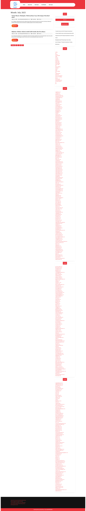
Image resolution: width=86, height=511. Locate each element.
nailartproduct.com (58, 139)
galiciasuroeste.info (58, 309)
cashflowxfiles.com (58, 435)
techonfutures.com (58, 220)
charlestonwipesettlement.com (60, 471)
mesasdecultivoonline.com (59, 424)
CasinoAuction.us (58, 348)
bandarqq (56, 67)
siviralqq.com (57, 459)
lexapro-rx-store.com (58, 366)
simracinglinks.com (58, 288)
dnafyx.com (57, 121)
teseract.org (57, 206)
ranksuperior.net (58, 477)
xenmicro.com (57, 114)
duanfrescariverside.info (59, 181)
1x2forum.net (57, 93)
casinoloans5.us (58, 347)
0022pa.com (57, 302)
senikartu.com (57, 397)
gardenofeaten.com (58, 430)
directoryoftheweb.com (59, 388)
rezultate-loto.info (58, 163)
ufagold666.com (58, 213)
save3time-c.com (58, 282)
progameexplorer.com (59, 249)
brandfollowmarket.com (59, 472)
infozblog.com (57, 326)
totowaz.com (57, 470)
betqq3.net (57, 346)
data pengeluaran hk (58, 80)
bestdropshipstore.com (59, 135)
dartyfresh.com (58, 116)
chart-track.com (58, 316)
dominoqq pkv (57, 55)
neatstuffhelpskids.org (59, 312)
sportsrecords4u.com (59, 166)
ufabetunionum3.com (59, 169)
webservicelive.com (58, 259)
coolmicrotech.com (58, 233)
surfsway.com (57, 138)
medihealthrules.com (58, 223)
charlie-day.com (58, 448)
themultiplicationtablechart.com (60, 371)
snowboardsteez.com (59, 433)
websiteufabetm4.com (59, 177)
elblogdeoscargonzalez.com (60, 328)
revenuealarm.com (58, 252)
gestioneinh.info (58, 203)
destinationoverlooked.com (59, 479)
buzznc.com (57, 243)
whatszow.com (57, 131)
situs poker (16, 504)
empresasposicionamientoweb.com (61, 241)
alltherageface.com (58, 247)
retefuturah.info (58, 187)
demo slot (57, 74)
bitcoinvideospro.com (59, 405)
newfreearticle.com (58, 427)
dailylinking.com (57, 120)
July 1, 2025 (15, 19)
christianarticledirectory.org (59, 374)
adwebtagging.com (58, 476)
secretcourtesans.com (59, 95)
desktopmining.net (58, 364)
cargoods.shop (57, 403)
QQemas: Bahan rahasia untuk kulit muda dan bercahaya (28, 31)
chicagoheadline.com (58, 97)
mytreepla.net (57, 160)
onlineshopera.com (58, 115)
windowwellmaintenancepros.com (61, 489)
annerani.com (57, 300)
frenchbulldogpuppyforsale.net (60, 368)
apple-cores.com (58, 361)
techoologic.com (58, 221)
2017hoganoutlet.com (59, 385)
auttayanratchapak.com (59, 413)
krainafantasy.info (58, 395)
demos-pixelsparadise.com (59, 284)
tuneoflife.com (57, 488)
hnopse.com (57, 482)
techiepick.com (57, 216)
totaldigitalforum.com (59, 239)
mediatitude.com (58, 285)
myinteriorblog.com (58, 214)
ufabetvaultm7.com (58, 171)
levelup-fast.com (58, 159)
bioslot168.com (58, 257)
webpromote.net (58, 329)
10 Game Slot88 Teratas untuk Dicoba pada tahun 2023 (64, 33)
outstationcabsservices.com (60, 230)
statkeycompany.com (59, 293)
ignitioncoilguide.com (58, 254)
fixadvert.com (57, 280)
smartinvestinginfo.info (59, 188)
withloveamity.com (58, 124)
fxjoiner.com (57, 244)
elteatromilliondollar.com (59, 415)
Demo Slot (30, 4)
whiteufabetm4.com (58, 178)
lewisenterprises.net (58, 117)
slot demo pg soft (58, 81)
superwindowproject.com (59, 354)
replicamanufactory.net (59, 162)
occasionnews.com (58, 484)
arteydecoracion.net (58, 331)
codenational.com (58, 248)
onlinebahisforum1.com (59, 96)
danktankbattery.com (58, 445)
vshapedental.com (58, 225)
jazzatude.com (57, 301)
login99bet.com (57, 94)
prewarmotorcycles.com (59, 286)
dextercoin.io (57, 373)
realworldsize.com (58, 418)
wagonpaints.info (58, 195)
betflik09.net (57, 112)
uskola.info (57, 194)
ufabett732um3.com (58, 193)
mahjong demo (57, 73)
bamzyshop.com (58, 217)
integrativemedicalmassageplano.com (61, 452)
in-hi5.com (57, 394)
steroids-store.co (58, 330)
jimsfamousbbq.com (58, 266)
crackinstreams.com (58, 153)
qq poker (23, 503)
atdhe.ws (56, 338)
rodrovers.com (57, 144)
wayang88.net (57, 176)
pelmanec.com (57, 386)
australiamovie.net (58, 268)
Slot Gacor (37, 4)
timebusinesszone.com (59, 486)
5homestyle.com (58, 375)
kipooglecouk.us (58, 349)
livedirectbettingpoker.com (59, 449)
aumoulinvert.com (58, 352)
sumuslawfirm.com (58, 463)
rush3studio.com (58, 390)
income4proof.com (58, 108)
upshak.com (57, 457)
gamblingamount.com (59, 480)
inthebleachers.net (58, 365)
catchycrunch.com (58, 104)
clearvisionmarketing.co (59, 197)
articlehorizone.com (58, 149)
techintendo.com (58, 133)
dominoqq (12, 501)
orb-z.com (57, 422)
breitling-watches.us (58, 277)
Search (64, 19)
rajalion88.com (57, 99)
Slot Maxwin (43, 4)
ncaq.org (56, 113)
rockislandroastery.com (59, 250)
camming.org (57, 98)
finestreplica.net (58, 184)
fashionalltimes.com (58, 238)
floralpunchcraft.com (58, 443)
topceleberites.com (58, 167)
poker (56, 70)
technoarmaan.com (58, 240)
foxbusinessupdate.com (59, 450)
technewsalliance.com (59, 189)
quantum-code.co (58, 198)
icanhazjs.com (57, 356)
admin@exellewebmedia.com (24, 19)
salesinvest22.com (58, 205)
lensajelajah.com (58, 111)
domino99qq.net (58, 387)
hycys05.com (57, 431)
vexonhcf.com (57, 283)
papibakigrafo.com (58, 355)
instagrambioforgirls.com (59, 434)
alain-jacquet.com (58, 407)
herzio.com (57, 393)
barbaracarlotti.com (58, 363)
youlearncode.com (58, 125)
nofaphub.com (57, 105)
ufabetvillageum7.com (59, 172)
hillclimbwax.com (58, 481)
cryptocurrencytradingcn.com (60, 469)
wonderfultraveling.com (59, 317)
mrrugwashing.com (58, 453)
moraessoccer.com (58, 313)
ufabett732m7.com (58, 208)
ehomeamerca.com (58, 132)
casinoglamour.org (58, 372)
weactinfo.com (57, 439)
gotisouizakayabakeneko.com (60, 408)
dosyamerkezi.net (58, 289)
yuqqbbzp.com (57, 150)
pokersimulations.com (59, 161)
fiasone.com (57, 444)
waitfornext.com (58, 196)
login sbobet (57, 61)
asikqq (56, 52)
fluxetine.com (57, 344)
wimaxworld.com (58, 319)
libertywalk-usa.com (58, 267)
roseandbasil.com (58, 336)
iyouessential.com (58, 123)
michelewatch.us (58, 275)
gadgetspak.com (58, 154)
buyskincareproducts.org (59, 367)
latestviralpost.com (58, 426)
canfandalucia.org (58, 226)
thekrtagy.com (57, 231)
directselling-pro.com (58, 251)
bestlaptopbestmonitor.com (60, 334)
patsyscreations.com (58, 107)
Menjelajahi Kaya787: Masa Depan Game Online (63, 39)
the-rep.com (57, 298)
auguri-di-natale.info (58, 274)
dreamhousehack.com (59, 234)
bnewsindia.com (58, 215)
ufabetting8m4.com (58, 168)
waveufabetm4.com (58, 175)
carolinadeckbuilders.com (59, 294)
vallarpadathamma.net (59, 417)
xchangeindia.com (58, 232)
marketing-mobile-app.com (59, 442)
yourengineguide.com (58, 227)
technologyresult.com (59, 129)
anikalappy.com (57, 179)
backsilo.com (57, 458)
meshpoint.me (57, 409)
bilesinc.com (57, 304)
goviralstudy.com (58, 358)
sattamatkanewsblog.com (59, 468)
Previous (12, 45)
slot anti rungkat (21, 502)
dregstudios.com (58, 311)
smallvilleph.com (58, 308)
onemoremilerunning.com (59, 432)
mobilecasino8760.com (59, 345)
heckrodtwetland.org (58, 339)
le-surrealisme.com (58, 290)
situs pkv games (16, 500)
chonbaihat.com (58, 327)
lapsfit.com (57, 158)
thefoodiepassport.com (59, 353)
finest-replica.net (58, 202)
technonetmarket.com (59, 190)
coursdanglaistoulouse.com (60, 272)
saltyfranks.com (58, 299)
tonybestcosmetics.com (59, 242)
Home (24, 4)
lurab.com (57, 253)
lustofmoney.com (58, 485)
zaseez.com (57, 103)
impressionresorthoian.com (59, 460)
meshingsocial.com (58, 440)
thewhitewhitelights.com (59, 337)
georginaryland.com (58, 335)
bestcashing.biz (58, 321)
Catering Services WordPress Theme (40, 509)
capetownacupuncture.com (59, 404)
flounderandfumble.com (59, 185)
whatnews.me (57, 199)
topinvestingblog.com (59, 295)
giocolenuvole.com (58, 122)
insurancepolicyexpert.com (59, 292)
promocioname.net (58, 318)
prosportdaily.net (58, 204)
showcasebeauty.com (59, 291)
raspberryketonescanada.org (60, 222)
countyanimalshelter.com (59, 475)
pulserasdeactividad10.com (59, 362)
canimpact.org (57, 357)
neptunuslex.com (58, 273)
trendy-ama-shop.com (59, 207)
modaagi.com (57, 307)
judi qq (56, 54)
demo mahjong (57, 66)
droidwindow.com (58, 211)
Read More (15, 26)
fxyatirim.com (57, 126)
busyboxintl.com (58, 412)
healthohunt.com (58, 186)
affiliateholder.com (58, 490)
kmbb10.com (57, 436)
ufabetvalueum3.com (58, 170)
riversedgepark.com (58, 102)
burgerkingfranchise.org (59, 416)
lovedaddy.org (57, 451)
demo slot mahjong (58, 76)
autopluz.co (57, 281)
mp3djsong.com (58, 271)
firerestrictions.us (58, 322)
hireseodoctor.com (58, 157)
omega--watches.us (58, 276)
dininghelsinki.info (58, 180)
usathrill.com (57, 224)
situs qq (56, 57)
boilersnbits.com (58, 425)
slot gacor (51, 4)
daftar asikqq (57, 71)
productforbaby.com (58, 421)
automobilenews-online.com (60, 236)
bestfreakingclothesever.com (60, 461)
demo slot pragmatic (58, 75)
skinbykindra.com (58, 245)
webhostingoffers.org (59, 130)
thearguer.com (57, 441)
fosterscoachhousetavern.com (60, 423)
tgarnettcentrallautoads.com (60, 279)
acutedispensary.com (58, 467)
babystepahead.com (58, 478)
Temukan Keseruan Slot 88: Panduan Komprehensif (63, 31)
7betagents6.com (58, 151)
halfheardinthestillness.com (60, 340)
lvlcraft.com (57, 141)
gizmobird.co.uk (58, 270)
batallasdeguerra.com (59, 310)
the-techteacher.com (58, 235)
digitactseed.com (58, 140)
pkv (55, 53)
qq (55, 82)
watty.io (56, 399)
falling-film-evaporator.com (59, 462)
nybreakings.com (58, 229)
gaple (56, 56)
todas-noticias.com (58, 396)
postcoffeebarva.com (59, 414)
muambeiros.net (58, 325)
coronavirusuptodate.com (59, 152)
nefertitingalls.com (58, 106)
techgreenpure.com (58, 134)
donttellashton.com (58, 389)
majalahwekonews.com (59, 384)
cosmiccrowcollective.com (59, 406)
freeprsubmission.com (59, 212)
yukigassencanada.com (59, 148)
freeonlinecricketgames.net (59, 320)
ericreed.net (57, 343)
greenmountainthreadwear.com (60, 466)
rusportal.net (57, 398)
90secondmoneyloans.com (59, 142)
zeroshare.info (57, 303)
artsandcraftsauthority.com (60, 258)
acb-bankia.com (58, 454)
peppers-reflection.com (59, 487)
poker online (57, 62)
